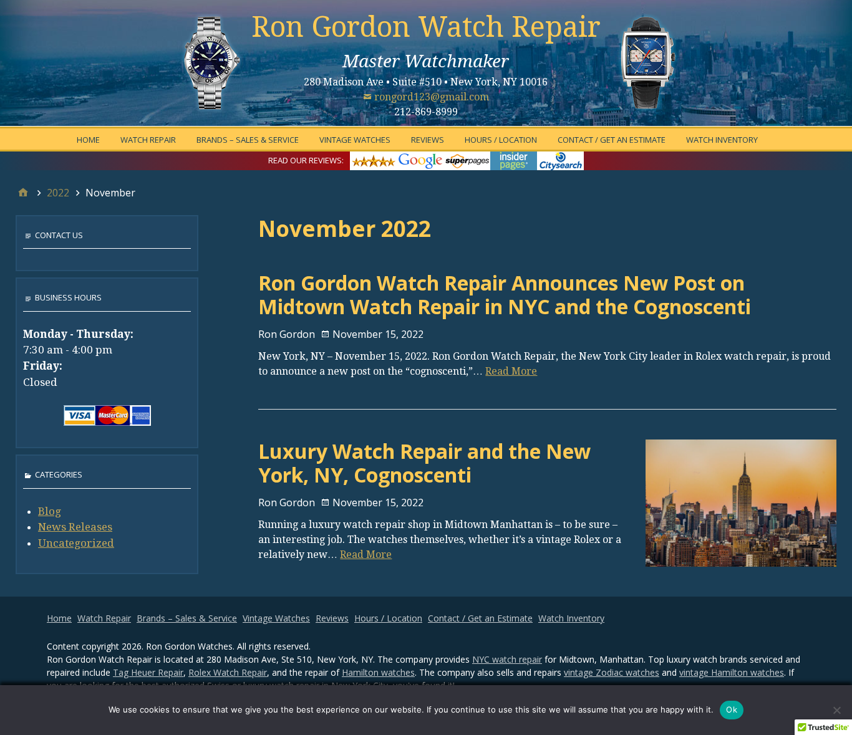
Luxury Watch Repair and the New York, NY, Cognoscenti (424, 463)
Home (88, 139)
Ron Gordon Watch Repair (426, 27)
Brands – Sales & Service (247, 139)
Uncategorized (76, 543)
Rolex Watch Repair (227, 672)
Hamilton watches (378, 672)
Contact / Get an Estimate (612, 139)
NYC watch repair (507, 659)
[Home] (23, 192)
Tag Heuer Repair (148, 672)
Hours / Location (501, 139)
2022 (58, 192)
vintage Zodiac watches (611, 672)
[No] (836, 710)
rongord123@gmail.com (431, 97)
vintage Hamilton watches (731, 672)
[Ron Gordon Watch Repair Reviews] (467, 160)
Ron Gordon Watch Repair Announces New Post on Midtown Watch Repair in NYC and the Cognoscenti (504, 294)
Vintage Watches (354, 139)
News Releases (75, 527)
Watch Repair (148, 139)
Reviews (427, 139)
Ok (731, 709)
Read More (511, 371)
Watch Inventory (722, 139)
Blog (49, 511)
